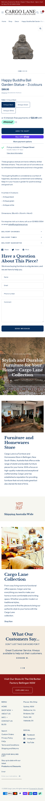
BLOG (4, 724)
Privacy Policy (7, 738)
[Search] (37, 12)
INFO (4, 717)
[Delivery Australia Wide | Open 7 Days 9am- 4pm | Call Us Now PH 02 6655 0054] (23, 3)
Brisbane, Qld (28, 713)
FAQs (4, 741)
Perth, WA (27, 717)
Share (6, 250)
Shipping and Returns (10, 748)
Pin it (27, 250)
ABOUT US (6, 714)
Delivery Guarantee (12, 243)
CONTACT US (7, 721)
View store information (15, 153)
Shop (10, 21)
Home (4, 21)
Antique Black (8, 105)
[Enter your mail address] (19, 776)
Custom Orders (8, 734)
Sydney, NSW (28, 706)
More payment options (22, 141)
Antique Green (23, 105)
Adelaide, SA (28, 721)
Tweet (17, 250)
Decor (17, 21)
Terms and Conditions (10, 745)
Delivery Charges (11, 231)
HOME (4, 706)
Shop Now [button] (8, 621)
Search (4, 731)
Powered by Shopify (36, 788)
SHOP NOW (6, 710)
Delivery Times (9, 237)
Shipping (4, 93)
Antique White (8, 111)
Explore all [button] (22, 690)
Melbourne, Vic (29, 710)
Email (3, 771)
